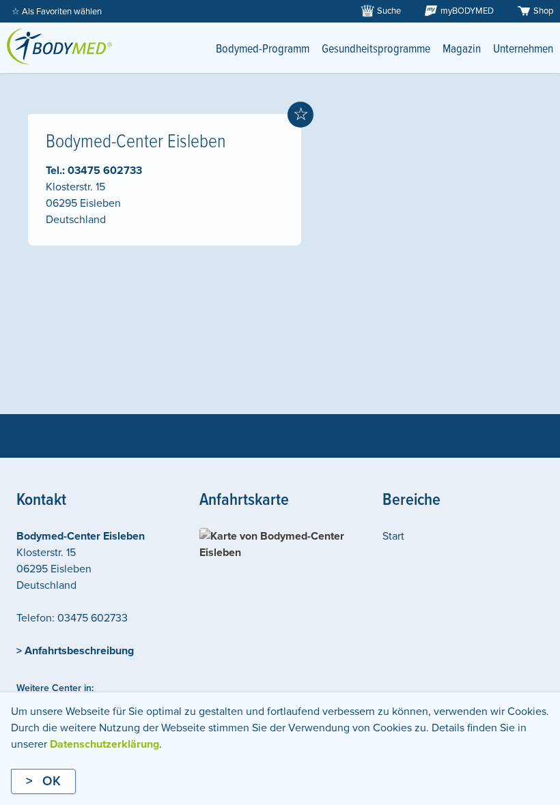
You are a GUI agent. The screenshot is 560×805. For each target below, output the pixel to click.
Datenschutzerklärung (104, 744)
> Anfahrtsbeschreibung (75, 651)
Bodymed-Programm (262, 49)
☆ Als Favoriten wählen (57, 11)
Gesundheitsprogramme (376, 49)
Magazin (462, 49)
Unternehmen (523, 49)
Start (393, 536)
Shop (543, 10)
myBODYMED (467, 10)
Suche (389, 10)
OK (51, 781)
